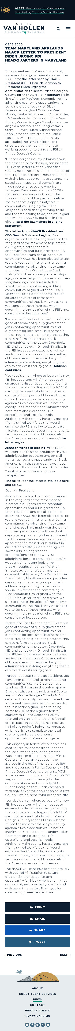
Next (64, 954)
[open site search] (58, 29)
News (37, 999)
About (37, 988)
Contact (37, 1005)
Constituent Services (37, 994)
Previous (14, 954)
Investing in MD (37, 1016)
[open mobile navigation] (68, 29)
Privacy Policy (37, 1010)
